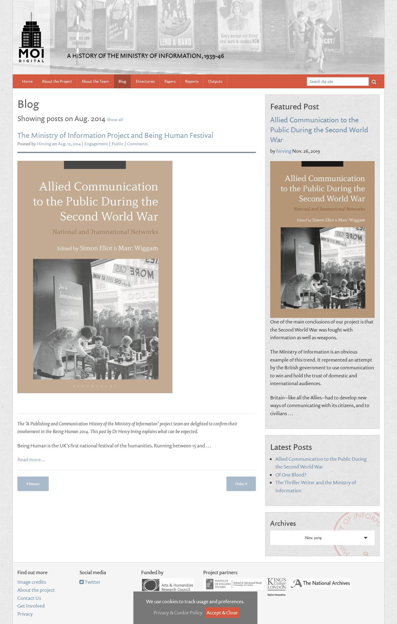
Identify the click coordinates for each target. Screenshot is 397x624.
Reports (191, 81)
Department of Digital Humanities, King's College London (276, 587)
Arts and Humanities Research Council (167, 585)
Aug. (62, 144)
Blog (122, 81)
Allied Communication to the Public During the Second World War (319, 129)
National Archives (320, 583)
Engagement (96, 144)
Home (27, 81)
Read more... (31, 459)
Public (117, 144)
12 (69, 144)
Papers (170, 81)
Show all (115, 119)
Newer (34, 483)
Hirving (44, 144)
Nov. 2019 (313, 537)
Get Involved (31, 605)
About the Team (95, 81)
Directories (145, 81)
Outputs (215, 81)
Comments (137, 144)
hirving (283, 150)
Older (240, 483)
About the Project (57, 81)
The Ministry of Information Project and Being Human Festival (115, 135)
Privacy (25, 613)
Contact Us (29, 598)
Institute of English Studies (233, 584)
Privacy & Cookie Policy (178, 612)
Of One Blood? (290, 474)
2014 (77, 144)
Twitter (92, 581)
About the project (36, 590)
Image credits (31, 581)
